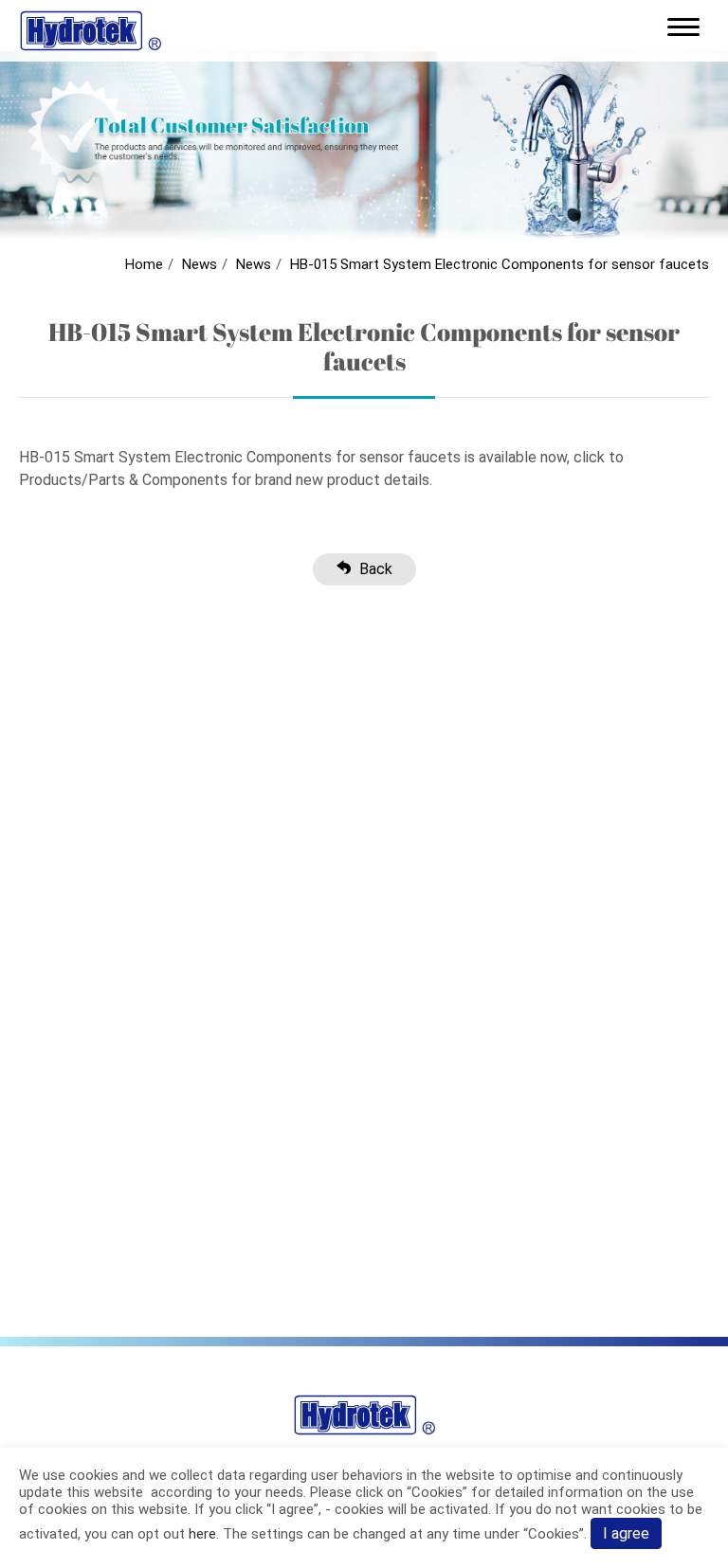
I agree (626, 1533)
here (202, 1533)
